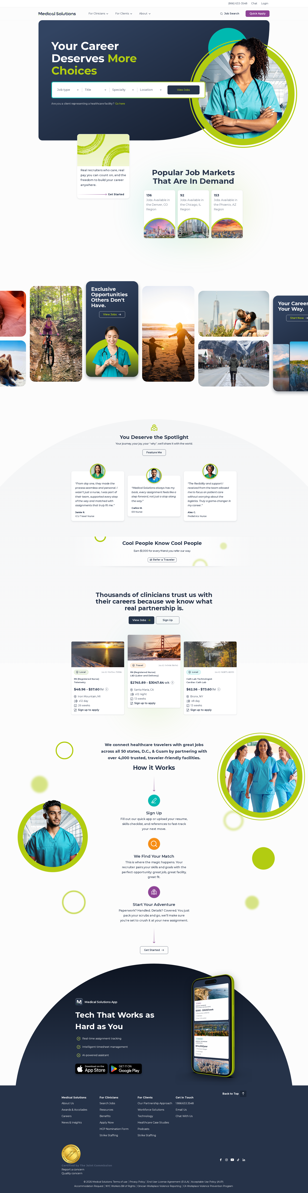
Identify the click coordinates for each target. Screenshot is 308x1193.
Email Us (181, 1109)
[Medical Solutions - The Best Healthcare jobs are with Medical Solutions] (57, 13)
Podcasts (143, 1128)
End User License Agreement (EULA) (168, 1181)
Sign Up (168, 620)
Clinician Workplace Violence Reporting (159, 1186)
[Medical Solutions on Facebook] (220, 1159)
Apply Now (107, 1122)
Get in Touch (184, 1097)
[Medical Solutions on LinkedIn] (243, 1159)
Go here (120, 103)
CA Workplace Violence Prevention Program (208, 1186)
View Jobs (183, 89)
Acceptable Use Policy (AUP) (207, 1181)
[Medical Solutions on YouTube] (232, 1159)
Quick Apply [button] (257, 13)
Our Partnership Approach (155, 1103)
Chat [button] (254, 3)
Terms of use (120, 1181)
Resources (106, 1109)
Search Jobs (107, 1103)
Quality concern (72, 1173)
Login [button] (264, 3)
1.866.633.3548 (185, 1103)
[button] (229, 13)
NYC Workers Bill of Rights (120, 1186)
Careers (66, 1116)
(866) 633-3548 (237, 3)
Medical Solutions (74, 1097)
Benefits (105, 1116)
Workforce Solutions (151, 1109)
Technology (145, 1116)
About (143, 13)
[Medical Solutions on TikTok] (238, 1159)
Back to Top (230, 1093)
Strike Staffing (109, 1135)
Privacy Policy (137, 1181)
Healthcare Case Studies (153, 1122)
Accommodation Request (88, 1186)
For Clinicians (97, 13)
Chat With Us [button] (184, 1116)
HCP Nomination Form (114, 1128)
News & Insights (72, 1122)
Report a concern (73, 1169)
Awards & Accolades (74, 1109)
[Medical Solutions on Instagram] (226, 1159)
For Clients (122, 13)
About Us (68, 1103)
